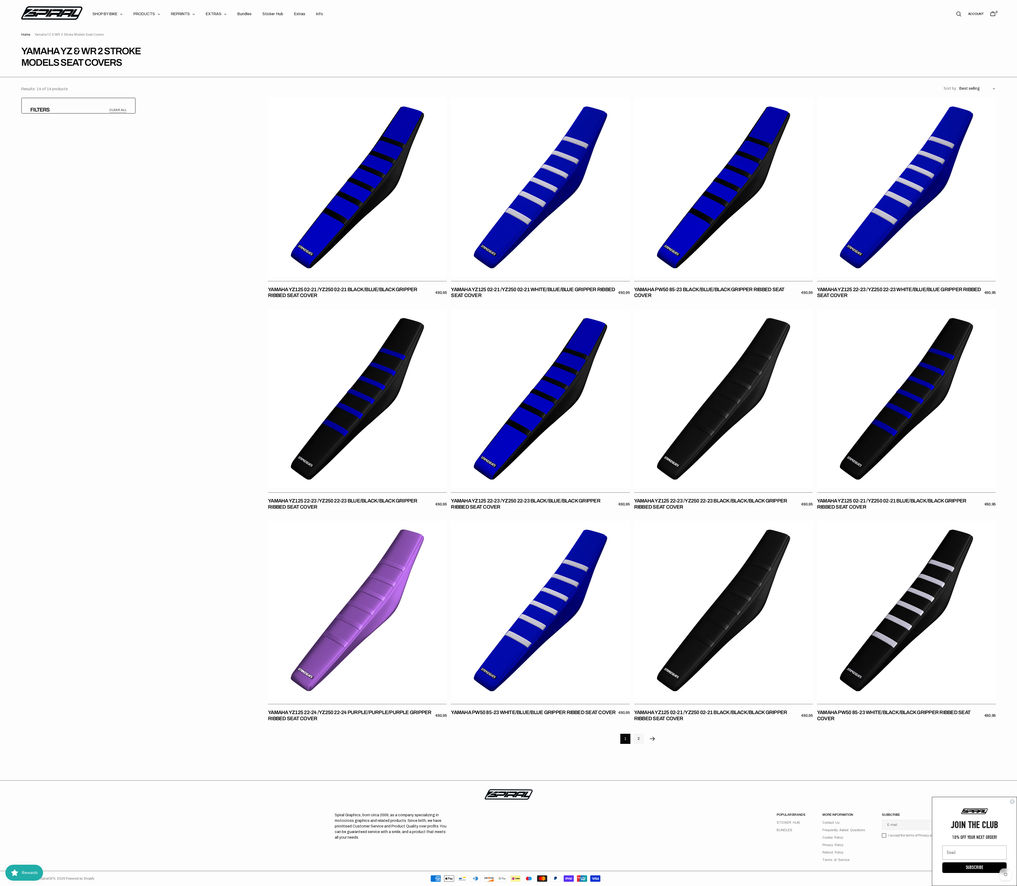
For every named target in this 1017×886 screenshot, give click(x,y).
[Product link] (357, 187)
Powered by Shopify (80, 878)
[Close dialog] (1012, 801)
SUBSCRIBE (974, 867)
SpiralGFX (47, 878)
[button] (975, 13)
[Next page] (652, 738)
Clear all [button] (118, 110)
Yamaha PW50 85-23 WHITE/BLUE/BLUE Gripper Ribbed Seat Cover (533, 712)
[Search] (959, 14)
